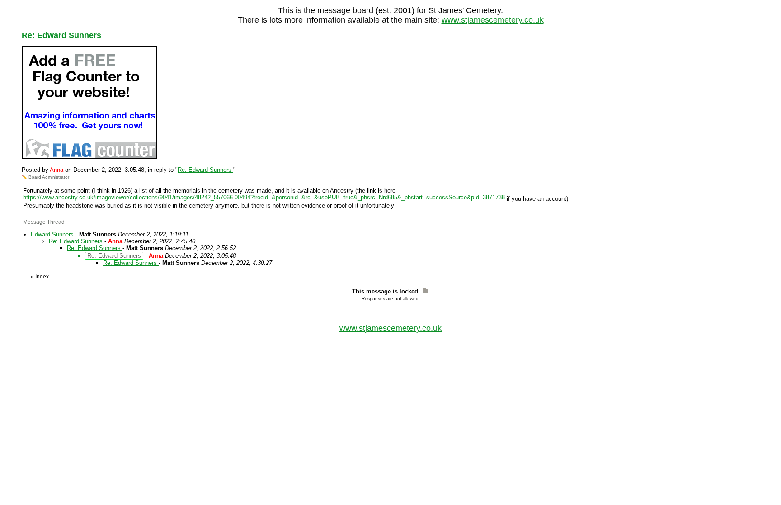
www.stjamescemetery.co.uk (493, 19)
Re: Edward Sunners (205, 169)
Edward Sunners (53, 234)
